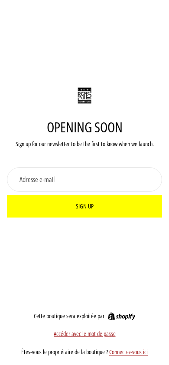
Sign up (85, 206)
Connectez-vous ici (128, 352)
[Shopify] (121, 316)
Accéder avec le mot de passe (85, 334)
